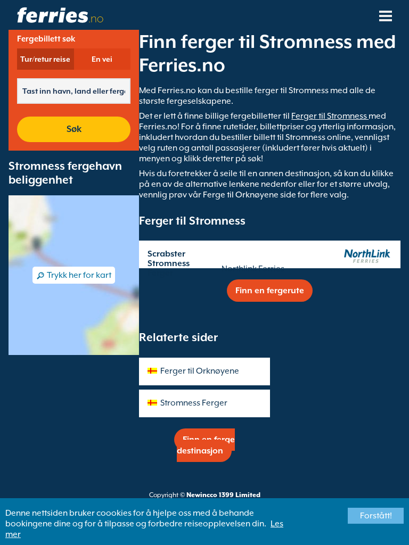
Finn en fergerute (269, 290)
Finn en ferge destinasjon (206, 445)
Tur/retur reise (45, 59)
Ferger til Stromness (330, 116)
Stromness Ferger (193, 403)
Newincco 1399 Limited (223, 495)
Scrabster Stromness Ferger (169, 263)
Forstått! (376, 516)
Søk (74, 129)
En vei (102, 59)
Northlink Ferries (253, 269)
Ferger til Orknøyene (199, 371)
